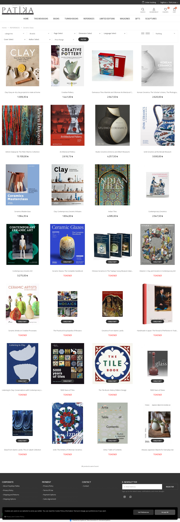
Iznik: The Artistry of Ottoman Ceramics (67, 449)
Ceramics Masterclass (22, 211)
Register (170, 486)
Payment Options (49, 494)
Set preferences (143, 512)
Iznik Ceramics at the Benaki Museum (157, 151)
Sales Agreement (49, 499)
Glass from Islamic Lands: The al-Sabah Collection (22, 449)
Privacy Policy (8, 490)
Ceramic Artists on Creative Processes (22, 330)
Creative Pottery (67, 92)
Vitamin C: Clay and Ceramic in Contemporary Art (158, 271)
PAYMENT (46, 482)
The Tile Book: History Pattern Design (112, 390)
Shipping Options (9, 499)
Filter (83, 39)
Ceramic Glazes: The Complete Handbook (67, 271)
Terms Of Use (48, 490)
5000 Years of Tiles (67, 390)
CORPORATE (8, 482)
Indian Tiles (112, 211)
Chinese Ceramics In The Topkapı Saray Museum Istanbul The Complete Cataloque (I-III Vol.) (112, 271)
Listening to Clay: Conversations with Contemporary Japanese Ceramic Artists (22, 390)
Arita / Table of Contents (112, 449)
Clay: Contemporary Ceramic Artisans (67, 211)
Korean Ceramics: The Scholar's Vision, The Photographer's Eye (157, 92)
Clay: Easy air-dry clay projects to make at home (22, 92)
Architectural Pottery (67, 151)
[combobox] (64, 33)
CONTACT (86, 482)
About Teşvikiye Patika (11, 486)
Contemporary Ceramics (158, 211)
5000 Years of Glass (157, 390)
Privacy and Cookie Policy (15, 516)
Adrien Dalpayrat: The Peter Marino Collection (23, 151)
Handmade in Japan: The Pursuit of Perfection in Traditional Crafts (157, 330)
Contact (86, 486)
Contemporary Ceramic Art (22, 271)
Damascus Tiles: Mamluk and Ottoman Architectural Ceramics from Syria (112, 92)
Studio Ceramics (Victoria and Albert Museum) (112, 151)
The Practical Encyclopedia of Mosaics (67, 330)
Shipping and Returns (11, 494)
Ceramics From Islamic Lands (112, 330)
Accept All (165, 512)
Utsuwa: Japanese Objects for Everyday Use (158, 449)
